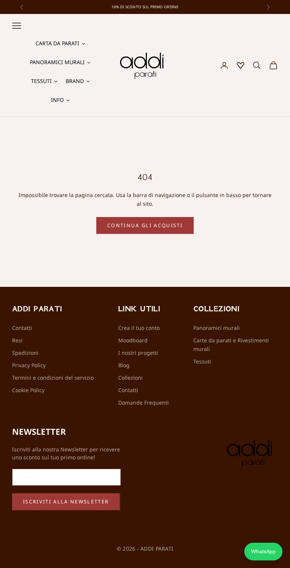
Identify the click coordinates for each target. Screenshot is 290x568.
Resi (17, 340)
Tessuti (202, 361)
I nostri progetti (138, 352)
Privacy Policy (29, 365)
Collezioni (130, 377)
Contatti (22, 327)
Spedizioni (25, 352)
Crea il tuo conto (139, 327)
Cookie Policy (28, 390)
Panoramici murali (216, 327)
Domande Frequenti (143, 402)
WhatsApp (263, 551)
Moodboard (133, 340)
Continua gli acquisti (145, 225)
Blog (124, 365)
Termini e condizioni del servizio (53, 377)
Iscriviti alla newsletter (66, 501)
